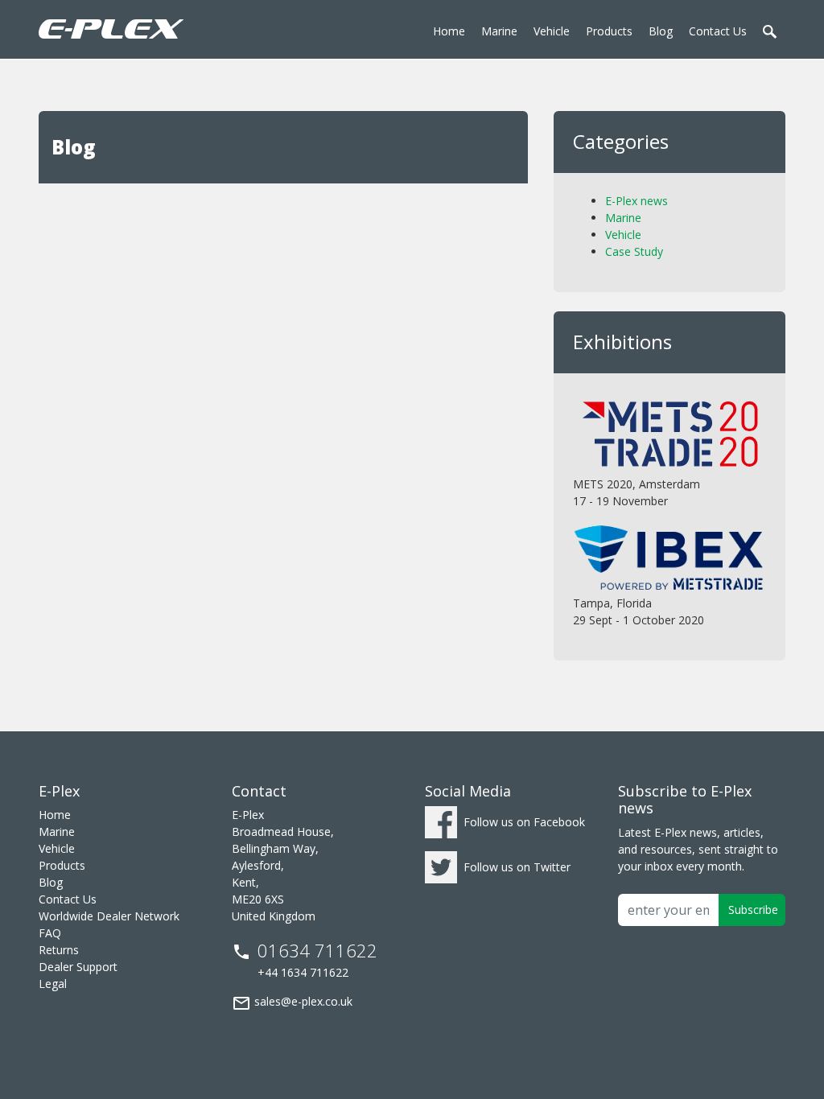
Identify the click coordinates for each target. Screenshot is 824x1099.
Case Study (634, 251)
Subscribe (753, 909)
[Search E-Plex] (771, 27)
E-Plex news (636, 200)
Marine (623, 217)
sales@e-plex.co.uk (292, 1003)
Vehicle (623, 234)
